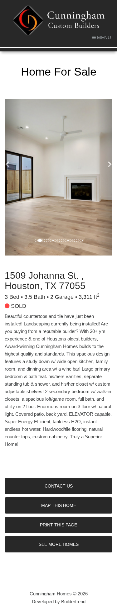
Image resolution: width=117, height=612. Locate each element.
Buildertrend (73, 601)
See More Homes (59, 544)
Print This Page (58, 524)
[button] (13, 177)
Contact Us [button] (59, 485)
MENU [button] (103, 37)
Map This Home (58, 505)
